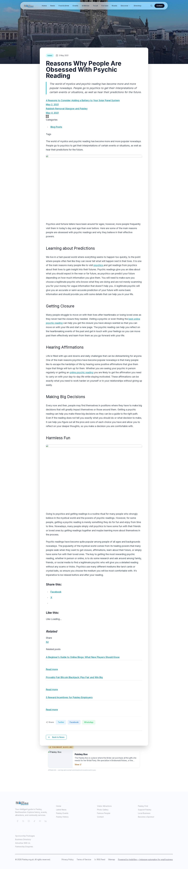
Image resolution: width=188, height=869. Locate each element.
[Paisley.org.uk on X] (23, 821)
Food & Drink (64, 6)
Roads (114, 6)
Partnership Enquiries (24, 846)
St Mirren (85, 6)
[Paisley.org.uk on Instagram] (28, 821)
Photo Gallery (102, 810)
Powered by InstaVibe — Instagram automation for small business (145, 859)
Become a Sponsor (146, 817)
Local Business (144, 813)
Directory (137, 6)
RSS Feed (101, 859)
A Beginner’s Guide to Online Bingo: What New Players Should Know (83, 657)
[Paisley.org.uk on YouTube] (40, 821)
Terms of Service (84, 859)
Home (44, 6)
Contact (159, 6)
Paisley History (62, 817)
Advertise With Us (22, 843)
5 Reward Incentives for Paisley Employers (69, 697)
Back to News (58, 737)
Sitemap (111, 859)
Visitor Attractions (104, 806)
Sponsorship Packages (25, 836)
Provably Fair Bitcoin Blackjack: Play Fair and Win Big (74, 677)
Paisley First (143, 806)
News (52, 6)
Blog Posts (56, 127)
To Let (95, 6)
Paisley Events (62, 813)
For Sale (104, 6)
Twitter (61, 722)
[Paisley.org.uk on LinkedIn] (45, 821)
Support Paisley (144, 810)
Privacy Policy (68, 859)
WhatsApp (88, 722)
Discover (124, 6)
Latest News (61, 810)
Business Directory (23, 839)
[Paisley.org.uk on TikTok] (34, 821)
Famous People (103, 813)
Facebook (74, 722)
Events (75, 6)
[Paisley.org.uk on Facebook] (17, 821)
